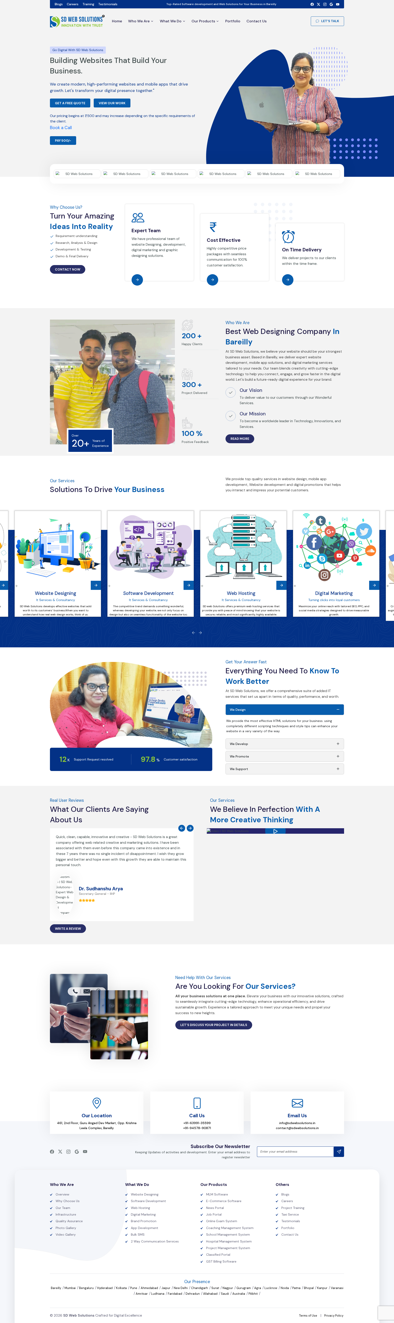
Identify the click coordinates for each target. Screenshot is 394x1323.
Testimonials (107, 4)
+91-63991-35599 (197, 1123)
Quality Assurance (69, 1221)
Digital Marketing (334, 593)
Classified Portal (218, 1255)
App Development (144, 1228)
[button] (275, 831)
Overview (62, 1194)
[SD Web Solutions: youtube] (337, 4)
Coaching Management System (230, 1228)
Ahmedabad (150, 1288)
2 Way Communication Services (155, 1241)
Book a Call (61, 127)
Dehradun (193, 1294)
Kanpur (322, 1288)
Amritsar (142, 1294)
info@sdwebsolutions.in (297, 1123)
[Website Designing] (58, 547)
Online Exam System (221, 1221)
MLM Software (217, 1194)
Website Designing (55, 593)
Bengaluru (86, 1288)
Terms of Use (308, 1316)
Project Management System (228, 1248)
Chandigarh (200, 1288)
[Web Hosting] (243, 547)
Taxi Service (290, 1214)
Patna (296, 1288)
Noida (285, 1288)
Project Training (292, 1208)
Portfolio (232, 21)
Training (88, 4)
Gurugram (243, 1288)
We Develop (239, 744)
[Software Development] (151, 547)
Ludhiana (158, 1294)
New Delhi (181, 1288)
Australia (239, 1294)
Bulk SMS (138, 1234)
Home (117, 21)
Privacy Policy (333, 1316)
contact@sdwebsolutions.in (297, 1128)
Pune (134, 1288)
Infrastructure (66, 1214)
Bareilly (56, 1288)
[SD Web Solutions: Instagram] (325, 4)
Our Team (63, 1208)
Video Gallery (66, 1234)
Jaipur (166, 1288)
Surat (215, 1288)
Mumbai (70, 1288)
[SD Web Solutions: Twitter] (318, 4)
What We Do (170, 21)
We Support (239, 769)
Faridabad (175, 1294)
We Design (238, 710)
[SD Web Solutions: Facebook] (312, 4)
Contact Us (256, 21)
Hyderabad (105, 1288)
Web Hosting (241, 593)
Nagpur (228, 1288)
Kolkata (121, 1288)
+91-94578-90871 (197, 1128)
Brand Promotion (143, 1221)
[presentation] (193, 632)
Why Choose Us (68, 1201)
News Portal (215, 1208)
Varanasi (337, 1288)
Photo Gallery (66, 1228)
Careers (72, 4)
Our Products (203, 21)
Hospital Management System (229, 1241)
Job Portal (214, 1214)
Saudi (225, 1294)
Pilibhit (253, 1294)
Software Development (148, 593)
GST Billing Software (221, 1261)
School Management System (228, 1234)
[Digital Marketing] (336, 547)
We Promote (239, 756)
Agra (258, 1288)
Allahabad (210, 1294)
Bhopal (309, 1288)
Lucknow (271, 1288)
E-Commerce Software (223, 1201)
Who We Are (139, 21)
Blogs (59, 4)
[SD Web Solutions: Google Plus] (331, 4)
